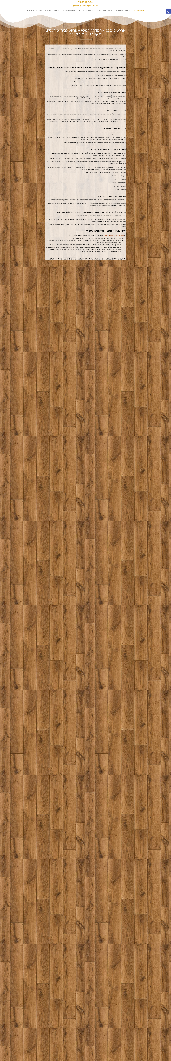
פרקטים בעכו (140, 10)
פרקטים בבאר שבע (35, 10)
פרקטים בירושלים (53, 10)
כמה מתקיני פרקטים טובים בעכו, (114, 235)
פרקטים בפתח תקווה (105, 10)
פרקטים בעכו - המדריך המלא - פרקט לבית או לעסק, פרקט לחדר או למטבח (85, 32)
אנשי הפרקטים (85, 2)
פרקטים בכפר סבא (124, 10)
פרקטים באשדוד (70, 10)
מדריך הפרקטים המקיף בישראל (85, 6)
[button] (168, 11)
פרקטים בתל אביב (87, 10)
